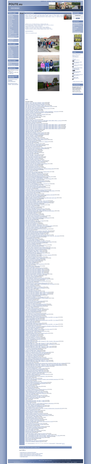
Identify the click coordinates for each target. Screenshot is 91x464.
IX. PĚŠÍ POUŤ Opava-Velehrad (31, 238)
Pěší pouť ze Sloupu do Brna (30, 254)
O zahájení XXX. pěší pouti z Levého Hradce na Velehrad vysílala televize (39, 403)
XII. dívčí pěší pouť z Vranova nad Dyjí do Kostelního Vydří (36, 279)
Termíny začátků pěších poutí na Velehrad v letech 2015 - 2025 (37, 230)
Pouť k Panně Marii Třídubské (31, 211)
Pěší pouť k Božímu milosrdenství (32, 213)
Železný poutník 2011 (29, 398)
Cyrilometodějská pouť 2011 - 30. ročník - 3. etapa (35, 396)
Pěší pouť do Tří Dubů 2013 (30, 312)
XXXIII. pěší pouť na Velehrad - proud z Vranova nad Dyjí (36, 139)
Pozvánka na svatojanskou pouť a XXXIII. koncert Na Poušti (37, 352)
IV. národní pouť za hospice (30, 140)
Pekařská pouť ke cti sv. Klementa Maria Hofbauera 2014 (36, 283)
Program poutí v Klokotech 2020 (31, 172)
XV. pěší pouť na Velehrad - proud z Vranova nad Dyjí (35, 258)
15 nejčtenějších (11, 39)
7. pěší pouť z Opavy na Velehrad (31, 276)
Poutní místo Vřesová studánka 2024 (32, 129)
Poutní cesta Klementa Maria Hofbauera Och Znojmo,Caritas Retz (38, 176)
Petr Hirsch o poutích (29, 289)
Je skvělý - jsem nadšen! (75, 78)
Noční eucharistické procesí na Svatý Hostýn (34, 174)
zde (15, 70)
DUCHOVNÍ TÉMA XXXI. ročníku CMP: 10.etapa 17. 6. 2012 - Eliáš (38, 343)
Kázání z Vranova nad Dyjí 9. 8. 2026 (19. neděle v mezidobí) (31, 455)
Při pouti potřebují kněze (30, 322)
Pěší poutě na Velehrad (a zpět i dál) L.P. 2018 (34, 220)
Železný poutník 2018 (29, 219)
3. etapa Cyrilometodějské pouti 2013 (32, 319)
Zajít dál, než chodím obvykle (31, 207)
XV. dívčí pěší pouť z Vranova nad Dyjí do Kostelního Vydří (36, 228)
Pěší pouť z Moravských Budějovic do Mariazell (34, 134)
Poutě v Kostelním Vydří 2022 (31, 151)
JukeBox (49, 1)
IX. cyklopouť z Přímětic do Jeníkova (32, 280)
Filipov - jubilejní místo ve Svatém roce (32, 116)
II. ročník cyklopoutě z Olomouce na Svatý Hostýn (35, 278)
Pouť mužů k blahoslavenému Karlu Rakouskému (34, 180)
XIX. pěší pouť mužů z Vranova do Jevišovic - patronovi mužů (37, 108)
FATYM (74, 30)
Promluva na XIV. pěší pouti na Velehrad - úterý (34, 272)
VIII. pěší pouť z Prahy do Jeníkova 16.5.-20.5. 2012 (35, 353)
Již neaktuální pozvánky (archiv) (12, 34)
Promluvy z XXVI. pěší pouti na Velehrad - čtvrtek (35, 102)
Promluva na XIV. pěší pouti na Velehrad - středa (34, 271)
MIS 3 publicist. (11, 53)
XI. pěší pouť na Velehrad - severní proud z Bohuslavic (35, 393)
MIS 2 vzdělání (10, 51)
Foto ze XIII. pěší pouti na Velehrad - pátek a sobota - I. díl (36, 294)
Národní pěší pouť (11, 19)
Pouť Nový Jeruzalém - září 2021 (31, 158)
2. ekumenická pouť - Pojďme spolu (32, 193)
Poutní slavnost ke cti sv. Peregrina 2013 (33, 313)
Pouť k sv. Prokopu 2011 (30, 384)
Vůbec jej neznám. (74, 60)
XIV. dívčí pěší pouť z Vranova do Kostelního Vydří (35, 248)
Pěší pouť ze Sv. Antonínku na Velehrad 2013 (34, 301)
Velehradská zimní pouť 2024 (31, 131)
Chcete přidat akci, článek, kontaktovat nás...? (12, 36)
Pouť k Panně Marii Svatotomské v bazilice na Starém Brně (36, 202)
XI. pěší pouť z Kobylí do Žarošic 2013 (32, 315)
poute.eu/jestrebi (15, 84)
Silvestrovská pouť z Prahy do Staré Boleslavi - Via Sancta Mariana (38, 178)
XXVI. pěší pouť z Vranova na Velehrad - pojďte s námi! (36, 105)
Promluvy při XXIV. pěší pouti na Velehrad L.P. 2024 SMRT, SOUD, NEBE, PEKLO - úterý (42, 128)
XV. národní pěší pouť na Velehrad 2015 (33, 260)
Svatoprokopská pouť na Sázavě (31, 150)
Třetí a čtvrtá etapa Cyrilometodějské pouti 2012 (34, 359)
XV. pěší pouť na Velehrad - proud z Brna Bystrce (34, 264)
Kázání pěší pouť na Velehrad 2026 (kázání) (28, 452)
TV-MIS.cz (54, 1)
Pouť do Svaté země (29, 300)
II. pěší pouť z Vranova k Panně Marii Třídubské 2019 (35, 189)
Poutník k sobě (28, 402)
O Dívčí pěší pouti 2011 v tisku (31, 378)
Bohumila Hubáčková (31, 443)
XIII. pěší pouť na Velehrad (30, 296)
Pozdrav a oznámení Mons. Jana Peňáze (33, 236)
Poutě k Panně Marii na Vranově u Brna (33, 157)
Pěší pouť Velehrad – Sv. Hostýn (31, 412)
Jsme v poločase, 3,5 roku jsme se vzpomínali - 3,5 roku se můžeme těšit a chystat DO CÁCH (43, 408)
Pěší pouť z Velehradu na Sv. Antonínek (33, 339)
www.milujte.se (75, 56)
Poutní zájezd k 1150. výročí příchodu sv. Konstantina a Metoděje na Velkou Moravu (41, 326)
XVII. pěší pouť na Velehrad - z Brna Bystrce (34, 224)
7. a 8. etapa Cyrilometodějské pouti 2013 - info (34, 309)
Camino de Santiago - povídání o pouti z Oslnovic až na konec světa (38, 329)
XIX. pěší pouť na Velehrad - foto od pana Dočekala (35, 181)
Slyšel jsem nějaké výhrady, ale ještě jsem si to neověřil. (77, 68)
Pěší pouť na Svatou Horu (30, 192)
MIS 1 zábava (10, 50)
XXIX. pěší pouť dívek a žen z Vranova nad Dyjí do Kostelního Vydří (38, 106)
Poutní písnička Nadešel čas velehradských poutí (34, 406)
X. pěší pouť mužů (28, 229)
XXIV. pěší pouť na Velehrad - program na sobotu (34, 132)
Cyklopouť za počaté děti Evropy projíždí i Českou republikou (37, 298)
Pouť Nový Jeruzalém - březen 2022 (32, 154)
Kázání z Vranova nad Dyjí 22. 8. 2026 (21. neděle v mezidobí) (31, 453)
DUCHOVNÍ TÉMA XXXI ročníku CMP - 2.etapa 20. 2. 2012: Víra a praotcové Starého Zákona (43, 364)
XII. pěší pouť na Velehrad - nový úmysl (33, 338)
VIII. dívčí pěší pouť (29, 432)
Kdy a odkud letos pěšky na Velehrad (32, 404)
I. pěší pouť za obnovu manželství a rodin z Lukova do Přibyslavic (38, 247)
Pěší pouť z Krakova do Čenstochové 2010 (33, 419)
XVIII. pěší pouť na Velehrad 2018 (31, 218)
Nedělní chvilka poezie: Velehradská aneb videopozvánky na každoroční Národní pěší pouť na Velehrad (45, 363)
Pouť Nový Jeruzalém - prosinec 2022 (32, 143)
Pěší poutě (10, 20)
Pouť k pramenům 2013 (29, 299)
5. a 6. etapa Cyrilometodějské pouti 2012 (33, 357)
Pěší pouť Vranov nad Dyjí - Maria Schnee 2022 (34, 144)
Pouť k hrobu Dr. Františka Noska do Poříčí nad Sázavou (36, 358)
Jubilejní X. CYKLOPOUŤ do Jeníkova (32, 259)
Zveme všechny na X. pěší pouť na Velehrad (34, 440)
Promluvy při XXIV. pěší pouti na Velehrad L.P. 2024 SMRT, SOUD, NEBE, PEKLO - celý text (43, 120)
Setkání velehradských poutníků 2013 (32, 291)
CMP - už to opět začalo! (30, 321)
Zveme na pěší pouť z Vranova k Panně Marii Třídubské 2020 (37, 171)
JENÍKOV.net (67, 1)
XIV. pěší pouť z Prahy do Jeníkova (32, 214)
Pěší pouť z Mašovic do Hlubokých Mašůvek (34, 345)
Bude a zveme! (10, 17)
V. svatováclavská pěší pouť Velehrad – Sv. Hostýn (35, 240)
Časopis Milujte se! (76, 23)
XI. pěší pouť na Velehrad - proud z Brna (33, 386)
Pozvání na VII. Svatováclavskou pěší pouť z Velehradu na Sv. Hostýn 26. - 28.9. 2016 (42, 235)
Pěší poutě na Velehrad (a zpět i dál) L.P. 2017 (34, 233)
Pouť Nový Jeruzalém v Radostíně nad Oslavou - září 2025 (36, 112)
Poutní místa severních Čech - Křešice (32, 162)
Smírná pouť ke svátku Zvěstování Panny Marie (34, 175)
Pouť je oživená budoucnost (30, 367)
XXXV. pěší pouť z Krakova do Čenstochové (34, 257)
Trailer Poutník (28, 265)
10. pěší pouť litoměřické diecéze (31, 418)
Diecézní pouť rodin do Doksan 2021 (32, 159)
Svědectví (10, 29)
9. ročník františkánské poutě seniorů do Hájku (34, 392)
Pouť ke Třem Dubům (29, 394)
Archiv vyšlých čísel (11, 65)
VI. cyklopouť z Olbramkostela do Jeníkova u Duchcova (36, 389)
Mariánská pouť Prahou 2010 (30, 431)
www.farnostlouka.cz (29, 31)
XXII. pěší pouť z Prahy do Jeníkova (32, 107)
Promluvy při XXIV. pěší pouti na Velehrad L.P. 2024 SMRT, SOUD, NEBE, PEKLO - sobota (43, 124)
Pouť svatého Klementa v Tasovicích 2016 (33, 249)
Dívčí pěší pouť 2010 (29, 422)
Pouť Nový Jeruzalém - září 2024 (31, 119)
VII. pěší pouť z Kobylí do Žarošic (31, 428)
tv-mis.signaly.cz (10, 72)
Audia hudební (10, 56)
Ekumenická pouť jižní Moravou (31, 222)
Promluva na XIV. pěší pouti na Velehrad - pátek (34, 269)
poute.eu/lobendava (11, 81)
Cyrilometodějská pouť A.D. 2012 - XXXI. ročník (34, 371)
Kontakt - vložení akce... (15, 8)
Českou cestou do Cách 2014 (31, 277)
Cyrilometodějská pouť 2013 (30, 325)
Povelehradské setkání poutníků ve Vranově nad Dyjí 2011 (36, 374)
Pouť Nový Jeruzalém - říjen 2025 (31, 110)
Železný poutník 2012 (29, 362)
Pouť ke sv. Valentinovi (29, 285)
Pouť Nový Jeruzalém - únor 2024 (31, 130)
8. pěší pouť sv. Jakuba (29, 205)
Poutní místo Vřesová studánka (31, 136)
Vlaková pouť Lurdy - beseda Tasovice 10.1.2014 (34, 288)
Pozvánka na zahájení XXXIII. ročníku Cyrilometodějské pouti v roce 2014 (39, 284)
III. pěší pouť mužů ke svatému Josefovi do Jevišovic (35, 433)
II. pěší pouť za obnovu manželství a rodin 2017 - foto (35, 226)
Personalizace (10, 41)
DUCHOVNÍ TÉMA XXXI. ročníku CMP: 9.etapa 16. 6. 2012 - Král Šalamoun (40, 344)
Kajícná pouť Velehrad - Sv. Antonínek (32, 337)
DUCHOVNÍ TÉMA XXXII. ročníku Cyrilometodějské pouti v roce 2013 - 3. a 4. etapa (41, 320)
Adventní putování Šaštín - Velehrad (32, 179)
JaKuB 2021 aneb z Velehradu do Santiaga (33, 323)
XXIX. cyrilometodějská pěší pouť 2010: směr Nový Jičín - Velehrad (38, 434)
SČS (79, 1)
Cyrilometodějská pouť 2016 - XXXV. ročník (33, 251)
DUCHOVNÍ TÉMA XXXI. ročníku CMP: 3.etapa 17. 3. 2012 (36, 361)
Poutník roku (27, 118)
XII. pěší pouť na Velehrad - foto (31, 336)
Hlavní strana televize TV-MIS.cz (12, 47)
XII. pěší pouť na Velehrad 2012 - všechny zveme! (35, 368)
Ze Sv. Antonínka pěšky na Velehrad (32, 239)
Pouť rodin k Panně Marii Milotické (32, 169)
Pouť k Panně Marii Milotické (30, 182)
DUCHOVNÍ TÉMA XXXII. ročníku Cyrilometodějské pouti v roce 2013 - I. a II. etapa (41, 324)
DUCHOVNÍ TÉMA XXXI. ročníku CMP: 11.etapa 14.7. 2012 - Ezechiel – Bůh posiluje (41, 341)
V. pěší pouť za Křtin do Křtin (31, 256)
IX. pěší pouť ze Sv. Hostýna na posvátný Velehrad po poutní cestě (38, 241)
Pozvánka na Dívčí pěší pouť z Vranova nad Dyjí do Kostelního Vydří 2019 (39, 194)
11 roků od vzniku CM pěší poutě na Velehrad (34, 369)
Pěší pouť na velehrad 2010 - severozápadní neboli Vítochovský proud (39, 421)
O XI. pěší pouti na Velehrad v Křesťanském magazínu (35, 372)
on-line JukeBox (75, 27)
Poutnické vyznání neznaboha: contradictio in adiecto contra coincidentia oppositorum (41, 379)
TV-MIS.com (60, 1)
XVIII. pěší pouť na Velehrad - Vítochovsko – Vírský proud (36, 200)
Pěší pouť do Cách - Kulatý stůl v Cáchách (33, 275)
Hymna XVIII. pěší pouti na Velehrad (32, 206)
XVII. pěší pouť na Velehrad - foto (31, 223)
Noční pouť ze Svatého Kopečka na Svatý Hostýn (35, 437)
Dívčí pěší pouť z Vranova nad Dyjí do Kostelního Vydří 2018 (37, 217)
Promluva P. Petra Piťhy (30, 267)
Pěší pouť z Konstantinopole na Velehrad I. (33, 310)
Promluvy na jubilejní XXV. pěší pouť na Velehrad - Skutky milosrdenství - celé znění (41, 111)
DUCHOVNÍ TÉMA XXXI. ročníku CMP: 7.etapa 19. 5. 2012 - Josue (38, 347)
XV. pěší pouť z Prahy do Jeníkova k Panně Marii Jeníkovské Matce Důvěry (40, 190)
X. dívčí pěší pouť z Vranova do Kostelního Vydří (34, 354)
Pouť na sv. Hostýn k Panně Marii (31, 184)
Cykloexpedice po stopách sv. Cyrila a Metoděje (34, 297)
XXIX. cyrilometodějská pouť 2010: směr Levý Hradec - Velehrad (37, 436)
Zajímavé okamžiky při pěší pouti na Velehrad (34, 413)
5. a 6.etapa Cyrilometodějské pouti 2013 (33, 311)
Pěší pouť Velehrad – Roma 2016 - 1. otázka (33, 250)
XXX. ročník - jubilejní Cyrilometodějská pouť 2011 (35, 405)
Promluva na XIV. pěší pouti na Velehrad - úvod (34, 273)
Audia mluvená (10, 57)
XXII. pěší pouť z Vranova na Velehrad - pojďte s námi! (35, 147)
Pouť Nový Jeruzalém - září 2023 (31, 135)
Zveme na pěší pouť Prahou (30, 438)
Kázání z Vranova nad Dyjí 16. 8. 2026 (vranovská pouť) (30, 454)
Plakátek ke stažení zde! (30, 18)
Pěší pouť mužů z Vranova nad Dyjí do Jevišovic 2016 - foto (37, 234)
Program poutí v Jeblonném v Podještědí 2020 (34, 173)
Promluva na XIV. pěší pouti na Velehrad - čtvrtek (34, 270)
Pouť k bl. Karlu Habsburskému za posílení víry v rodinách (36, 141)
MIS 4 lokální (10, 54)
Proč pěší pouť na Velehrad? (30, 199)
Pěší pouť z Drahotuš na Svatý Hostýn (32, 410)
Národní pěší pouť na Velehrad (31, 146)
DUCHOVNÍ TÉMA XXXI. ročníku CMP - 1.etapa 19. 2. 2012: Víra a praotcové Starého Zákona (43, 365)
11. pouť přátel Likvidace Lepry (31, 149)
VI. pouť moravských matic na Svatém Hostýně (34, 191)
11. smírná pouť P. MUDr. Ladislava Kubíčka (33, 268)
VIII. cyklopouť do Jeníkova (30, 303)
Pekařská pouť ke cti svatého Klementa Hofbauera (35, 426)
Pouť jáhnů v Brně (28, 340)
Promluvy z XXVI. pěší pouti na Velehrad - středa (34, 103)
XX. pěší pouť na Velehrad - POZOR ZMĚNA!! (34, 177)
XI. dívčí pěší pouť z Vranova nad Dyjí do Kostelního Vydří (36, 314)
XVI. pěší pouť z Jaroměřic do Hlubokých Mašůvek (35, 187)
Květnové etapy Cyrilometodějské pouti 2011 (33, 395)
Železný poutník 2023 (29, 142)
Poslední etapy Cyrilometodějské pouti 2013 (33, 295)
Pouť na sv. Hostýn (29, 170)
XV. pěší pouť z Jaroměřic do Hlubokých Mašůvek (35, 208)
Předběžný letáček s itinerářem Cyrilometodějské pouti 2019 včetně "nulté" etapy (40, 197)
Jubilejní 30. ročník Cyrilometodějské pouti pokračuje (35, 383)
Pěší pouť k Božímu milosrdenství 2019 (33, 186)
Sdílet (26, 99)
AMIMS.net (43, 1)
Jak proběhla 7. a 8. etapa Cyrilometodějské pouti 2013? (36, 305)
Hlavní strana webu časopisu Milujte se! (13, 63)
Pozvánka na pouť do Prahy (30, 113)
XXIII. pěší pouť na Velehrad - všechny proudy (34, 138)
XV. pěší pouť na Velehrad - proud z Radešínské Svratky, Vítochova (38, 255)
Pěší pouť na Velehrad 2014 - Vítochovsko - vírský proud (36, 274)
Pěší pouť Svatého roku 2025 (31, 115)
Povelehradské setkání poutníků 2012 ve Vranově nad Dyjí (36, 333)
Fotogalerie (10, 25)
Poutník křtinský (28, 377)
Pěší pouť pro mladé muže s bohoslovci (33, 430)
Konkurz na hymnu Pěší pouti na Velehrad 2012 (34, 370)
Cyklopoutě (10, 22)
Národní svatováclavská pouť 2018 (32, 198)
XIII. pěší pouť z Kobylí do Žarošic (32, 245)
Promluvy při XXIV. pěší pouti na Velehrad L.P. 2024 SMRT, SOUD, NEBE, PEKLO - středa (43, 127)
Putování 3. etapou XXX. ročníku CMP (32, 397)
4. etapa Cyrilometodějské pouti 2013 (32, 318)
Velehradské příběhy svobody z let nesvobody (34, 287)
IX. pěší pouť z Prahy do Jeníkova (32, 308)
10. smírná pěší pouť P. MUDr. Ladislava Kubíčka (34, 331)
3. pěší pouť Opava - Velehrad (31, 416)
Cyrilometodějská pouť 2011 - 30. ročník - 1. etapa (35, 401)
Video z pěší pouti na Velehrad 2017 (32, 203)
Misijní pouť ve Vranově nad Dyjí (31, 261)
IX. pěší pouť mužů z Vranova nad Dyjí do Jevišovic (35, 246)
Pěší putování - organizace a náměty (32, 373)
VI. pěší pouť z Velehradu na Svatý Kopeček (34, 242)
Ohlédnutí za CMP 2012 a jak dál (31, 334)
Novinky (9, 48)
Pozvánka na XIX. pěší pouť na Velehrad (33, 195)
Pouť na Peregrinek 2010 (30, 425)
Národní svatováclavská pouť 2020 (32, 166)
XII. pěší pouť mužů (29, 188)
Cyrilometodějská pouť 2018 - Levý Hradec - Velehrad (35, 209)
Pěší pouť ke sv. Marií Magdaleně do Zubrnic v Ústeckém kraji (37, 183)
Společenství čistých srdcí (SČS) (77, 26)
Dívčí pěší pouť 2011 (29, 387)
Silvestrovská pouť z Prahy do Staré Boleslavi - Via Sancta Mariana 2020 (39, 168)
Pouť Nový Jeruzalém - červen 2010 (32, 420)
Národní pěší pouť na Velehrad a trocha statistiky (34, 133)
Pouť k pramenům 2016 (29, 237)
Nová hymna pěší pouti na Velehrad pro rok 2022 (34, 148)
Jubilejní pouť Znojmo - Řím (30, 117)
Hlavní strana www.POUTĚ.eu (11, 16)
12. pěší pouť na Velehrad (30, 375)
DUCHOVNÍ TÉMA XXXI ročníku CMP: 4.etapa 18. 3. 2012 (36, 360)
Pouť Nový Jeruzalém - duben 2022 (32, 152)
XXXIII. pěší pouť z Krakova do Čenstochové (34, 306)
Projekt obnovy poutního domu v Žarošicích (33, 121)
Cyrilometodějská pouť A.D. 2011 (31, 407)
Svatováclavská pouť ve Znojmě (31, 165)
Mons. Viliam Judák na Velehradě (31, 328)
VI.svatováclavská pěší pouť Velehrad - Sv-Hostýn (35, 252)
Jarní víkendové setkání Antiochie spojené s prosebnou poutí (37, 231)
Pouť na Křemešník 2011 (30, 388)
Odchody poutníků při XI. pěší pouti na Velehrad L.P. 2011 (36, 376)
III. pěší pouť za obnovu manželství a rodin (33, 216)
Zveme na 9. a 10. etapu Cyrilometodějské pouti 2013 (35, 304)
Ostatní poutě (10, 23)
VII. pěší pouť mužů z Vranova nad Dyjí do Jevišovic (35, 281)
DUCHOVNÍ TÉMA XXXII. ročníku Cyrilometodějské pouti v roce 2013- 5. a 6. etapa (41, 317)
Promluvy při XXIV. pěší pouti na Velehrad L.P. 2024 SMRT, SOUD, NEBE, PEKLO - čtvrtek (43, 126)
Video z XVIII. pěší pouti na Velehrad (32, 196)
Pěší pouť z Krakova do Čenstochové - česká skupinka (36, 382)
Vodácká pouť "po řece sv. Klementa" (32, 137)
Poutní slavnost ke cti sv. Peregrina (32, 390)
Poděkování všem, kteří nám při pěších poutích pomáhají (36, 163)
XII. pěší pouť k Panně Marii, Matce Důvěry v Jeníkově (36, 244)
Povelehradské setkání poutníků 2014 (32, 266)
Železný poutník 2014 (29, 282)
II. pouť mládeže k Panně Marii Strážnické (33, 427)
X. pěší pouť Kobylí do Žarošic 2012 (32, 355)
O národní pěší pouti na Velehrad (31, 411)
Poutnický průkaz (28, 342)
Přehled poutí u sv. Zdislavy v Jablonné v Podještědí (35, 114)
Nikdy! (26, 399)
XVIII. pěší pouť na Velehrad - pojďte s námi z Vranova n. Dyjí (37, 201)
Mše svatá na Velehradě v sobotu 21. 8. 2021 (34, 161)
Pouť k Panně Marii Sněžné (30, 212)
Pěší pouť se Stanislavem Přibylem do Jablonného (35, 104)
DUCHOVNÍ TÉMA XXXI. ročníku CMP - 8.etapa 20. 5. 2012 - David (38, 346)
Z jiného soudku (11, 32)
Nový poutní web (28, 380)
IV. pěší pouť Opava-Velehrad (31, 381)
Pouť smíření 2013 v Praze (30, 290)
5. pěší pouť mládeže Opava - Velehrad (32, 350)
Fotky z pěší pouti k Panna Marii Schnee (33, 156)
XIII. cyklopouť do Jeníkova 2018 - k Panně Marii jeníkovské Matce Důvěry (39, 210)
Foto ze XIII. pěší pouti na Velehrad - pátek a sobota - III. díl (37, 292)
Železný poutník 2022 (29, 153)
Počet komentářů (52, 443)
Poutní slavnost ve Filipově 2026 (31, 109)
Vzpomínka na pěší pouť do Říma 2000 (32, 145)
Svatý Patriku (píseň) (24, 456)
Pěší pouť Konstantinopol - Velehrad (32, 327)
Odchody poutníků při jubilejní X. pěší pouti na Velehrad (36, 414)
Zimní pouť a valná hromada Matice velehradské (34, 232)
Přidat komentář (58, 443)
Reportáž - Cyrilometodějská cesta (32, 335)
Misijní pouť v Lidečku (29, 307)
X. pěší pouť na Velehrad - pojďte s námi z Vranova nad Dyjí (37, 415)
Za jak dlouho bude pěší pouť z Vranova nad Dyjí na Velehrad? (37, 366)
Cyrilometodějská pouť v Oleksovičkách (33, 417)
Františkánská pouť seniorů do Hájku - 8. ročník (34, 424)
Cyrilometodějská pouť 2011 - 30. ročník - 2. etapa (35, 400)
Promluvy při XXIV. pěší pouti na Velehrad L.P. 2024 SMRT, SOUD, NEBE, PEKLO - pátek (42, 125)
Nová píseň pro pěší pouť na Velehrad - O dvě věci (35, 204)
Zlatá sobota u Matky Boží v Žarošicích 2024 (34, 123)
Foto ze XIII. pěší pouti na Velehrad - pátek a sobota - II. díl (36, 293)
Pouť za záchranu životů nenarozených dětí (33, 423)
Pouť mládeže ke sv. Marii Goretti (31, 356)
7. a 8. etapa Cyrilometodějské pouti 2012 (33, 348)
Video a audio (10, 26)
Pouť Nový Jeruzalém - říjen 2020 (31, 164)
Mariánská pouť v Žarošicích (30, 122)
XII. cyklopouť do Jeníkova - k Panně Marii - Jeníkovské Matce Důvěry (39, 225)
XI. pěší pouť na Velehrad (30, 409)
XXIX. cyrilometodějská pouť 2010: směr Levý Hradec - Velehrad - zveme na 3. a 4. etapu (42, 435)
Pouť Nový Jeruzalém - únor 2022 (31, 155)
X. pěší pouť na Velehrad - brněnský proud (33, 441)
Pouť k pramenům (28, 385)
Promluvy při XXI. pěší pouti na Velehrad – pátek (34, 160)
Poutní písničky (28, 439)
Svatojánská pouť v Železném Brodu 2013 (33, 316)
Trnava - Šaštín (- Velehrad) (30, 262)
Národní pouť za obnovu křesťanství (32, 330)
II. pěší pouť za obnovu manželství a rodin (33, 227)
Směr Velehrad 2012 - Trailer (30, 332)
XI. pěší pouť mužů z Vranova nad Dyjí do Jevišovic (35, 215)
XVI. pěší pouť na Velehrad (30, 243)
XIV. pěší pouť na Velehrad (30, 286)
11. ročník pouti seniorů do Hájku (31, 349)
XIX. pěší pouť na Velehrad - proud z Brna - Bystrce (35, 185)
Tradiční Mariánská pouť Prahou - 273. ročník (34, 391)
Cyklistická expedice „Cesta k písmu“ (32, 302)
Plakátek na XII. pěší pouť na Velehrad (32, 351)
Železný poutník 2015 (29, 263)
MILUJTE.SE (74, 1)
